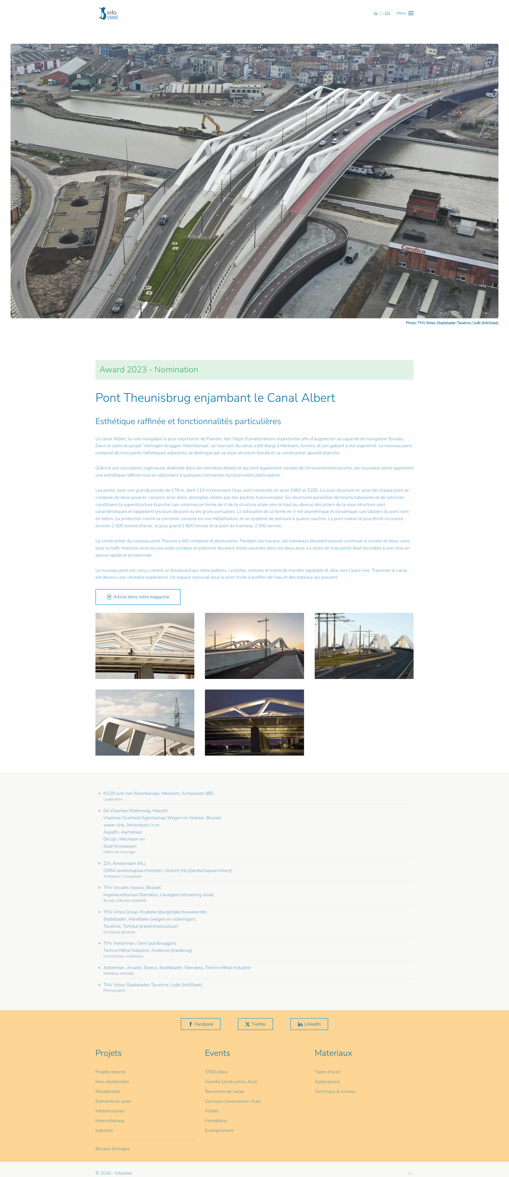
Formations (216, 1121)
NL (376, 13)
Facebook (204, 1024)
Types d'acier (328, 1072)
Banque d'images (112, 1149)
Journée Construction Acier (231, 1082)
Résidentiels (107, 1091)
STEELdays (216, 1072)
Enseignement (219, 1130)
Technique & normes (335, 1091)
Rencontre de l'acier (224, 1091)
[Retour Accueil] (108, 13)
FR (381, 13)
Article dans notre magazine (141, 597)
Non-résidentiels (112, 1082)
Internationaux (110, 1121)
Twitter (259, 1024)
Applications (327, 1082)
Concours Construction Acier (233, 1101)
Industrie (104, 1130)
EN (387, 13)
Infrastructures (109, 1111)
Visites (211, 1111)
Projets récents (110, 1072)
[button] (405, 13)
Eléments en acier (113, 1101)
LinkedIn (312, 1024)
